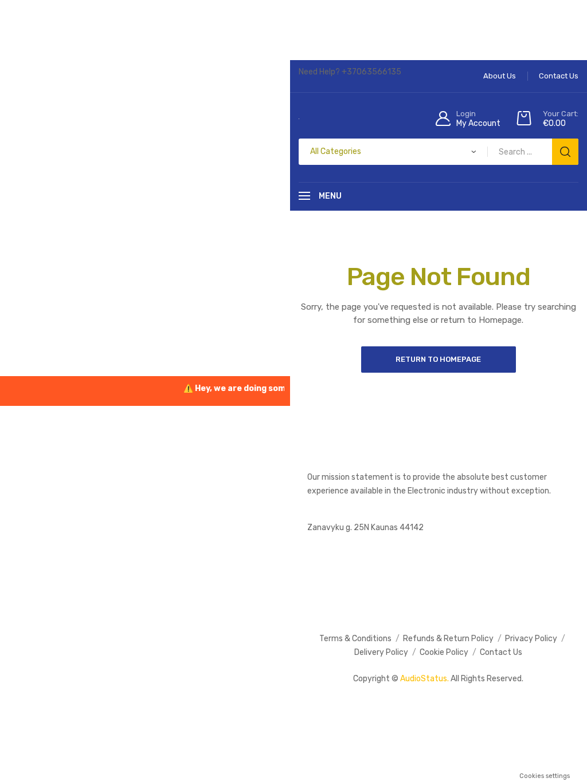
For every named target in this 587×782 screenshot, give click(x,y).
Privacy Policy (531, 638)
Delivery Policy (381, 652)
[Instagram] (352, 564)
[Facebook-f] (320, 564)
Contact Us (501, 652)
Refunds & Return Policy (448, 638)
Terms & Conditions (355, 638)
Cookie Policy (444, 652)
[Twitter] (383, 564)
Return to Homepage (438, 359)
